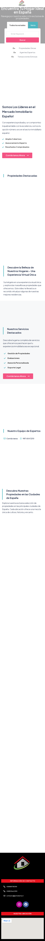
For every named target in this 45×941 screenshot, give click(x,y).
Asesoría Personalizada (18, 363)
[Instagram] (19, 904)
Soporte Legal (14, 367)
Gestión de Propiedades (19, 353)
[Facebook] (26, 904)
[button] (22, 353)
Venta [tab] (32, 25)
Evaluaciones (13, 358)
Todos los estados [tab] (17, 25)
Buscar (22, 40)
